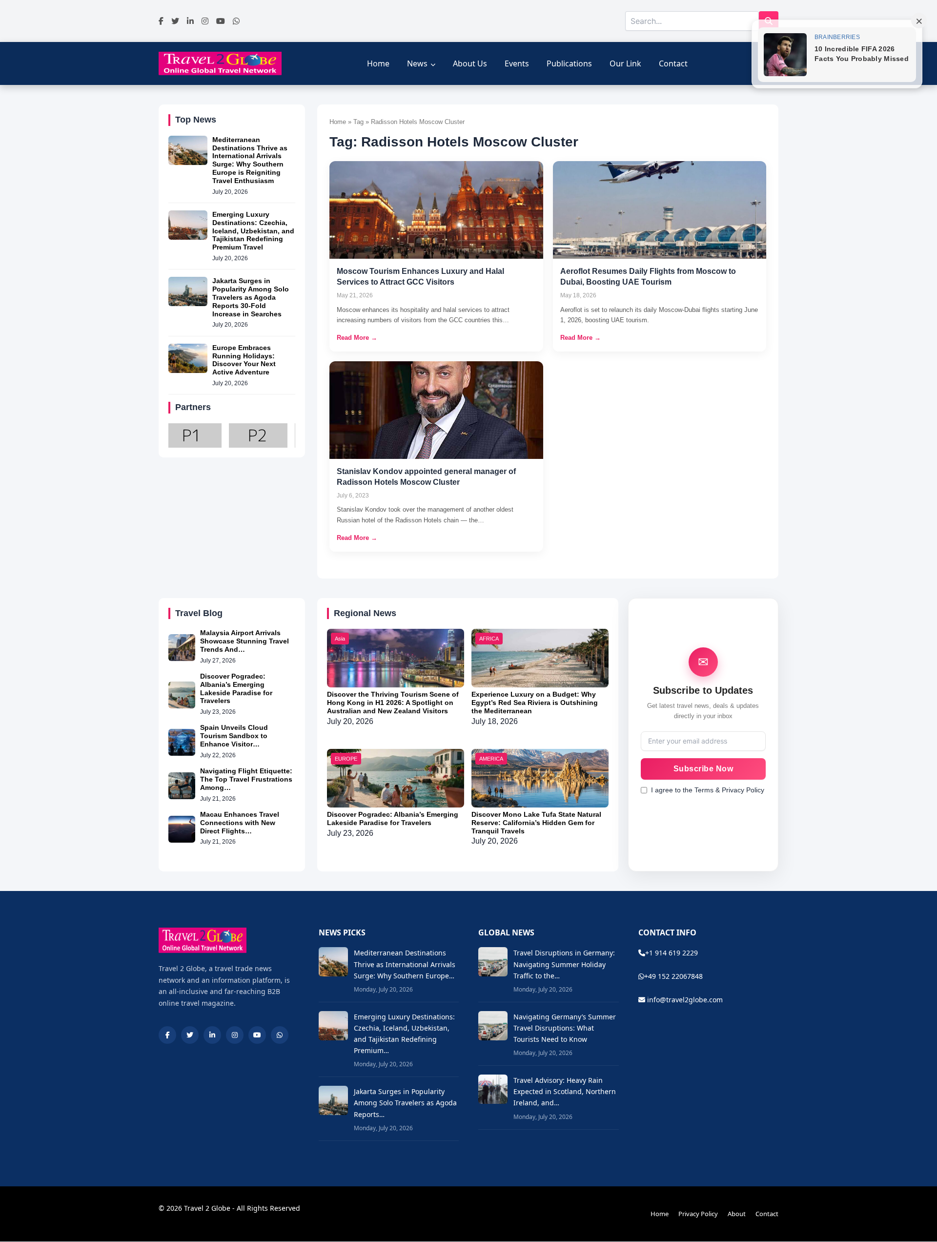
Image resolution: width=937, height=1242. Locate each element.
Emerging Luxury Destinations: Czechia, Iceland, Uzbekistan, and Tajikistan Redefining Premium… (404, 1033)
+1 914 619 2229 (671, 952)
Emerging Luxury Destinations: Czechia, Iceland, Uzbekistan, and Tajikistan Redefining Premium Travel (253, 230)
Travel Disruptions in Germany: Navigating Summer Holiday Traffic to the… (564, 964)
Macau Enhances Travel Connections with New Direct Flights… (239, 822)
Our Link (625, 63)
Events (517, 63)
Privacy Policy (698, 1213)
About (737, 1213)
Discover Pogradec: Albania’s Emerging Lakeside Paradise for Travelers (236, 688)
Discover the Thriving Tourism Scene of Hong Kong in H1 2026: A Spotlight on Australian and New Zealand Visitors (393, 702)
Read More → (357, 337)
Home (378, 63)
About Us (470, 63)
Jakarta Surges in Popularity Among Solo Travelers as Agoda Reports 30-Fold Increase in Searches (250, 297)
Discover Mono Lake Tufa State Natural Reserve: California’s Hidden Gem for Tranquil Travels (536, 822)
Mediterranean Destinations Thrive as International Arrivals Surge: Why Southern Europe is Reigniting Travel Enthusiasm (249, 160)
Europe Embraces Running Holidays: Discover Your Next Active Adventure (244, 360)
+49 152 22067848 (673, 976)
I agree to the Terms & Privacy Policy (707, 790)
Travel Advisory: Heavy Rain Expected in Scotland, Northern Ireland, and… (564, 1091)
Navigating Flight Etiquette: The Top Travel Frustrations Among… (246, 779)
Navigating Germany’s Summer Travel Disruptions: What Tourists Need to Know (564, 1028)
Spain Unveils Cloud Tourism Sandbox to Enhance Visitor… (234, 736)
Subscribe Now (703, 769)
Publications (569, 63)
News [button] (417, 63)
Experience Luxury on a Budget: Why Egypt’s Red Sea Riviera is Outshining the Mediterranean (534, 702)
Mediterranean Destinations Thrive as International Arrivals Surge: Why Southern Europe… (404, 964)
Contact (673, 63)
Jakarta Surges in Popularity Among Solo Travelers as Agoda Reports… (405, 1102)
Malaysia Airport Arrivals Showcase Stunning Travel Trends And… (244, 641)
